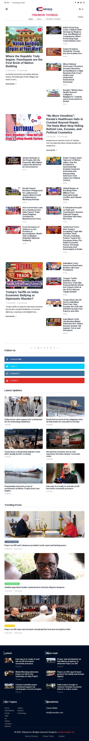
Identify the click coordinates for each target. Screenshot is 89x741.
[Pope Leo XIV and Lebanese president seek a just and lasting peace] (44, 524)
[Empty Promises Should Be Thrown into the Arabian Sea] (53, 54)
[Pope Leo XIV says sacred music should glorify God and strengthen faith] (44, 608)
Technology (21, 713)
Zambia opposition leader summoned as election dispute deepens (34, 587)
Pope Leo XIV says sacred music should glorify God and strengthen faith (37, 629)
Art (6, 718)
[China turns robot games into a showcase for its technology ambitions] (24, 407)
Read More (10, 84)
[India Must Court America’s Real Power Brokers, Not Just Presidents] (53, 268)
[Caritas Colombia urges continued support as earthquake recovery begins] (9, 688)
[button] (7, 2)
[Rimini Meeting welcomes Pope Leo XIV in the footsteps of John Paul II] (9, 675)
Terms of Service (31, 736)
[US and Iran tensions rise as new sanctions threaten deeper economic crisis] (65, 439)
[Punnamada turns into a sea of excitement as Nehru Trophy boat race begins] (24, 473)
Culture (7, 721)
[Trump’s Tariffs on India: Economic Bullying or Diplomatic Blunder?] (24, 275)
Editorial (8, 726)
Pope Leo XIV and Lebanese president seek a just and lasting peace (35, 545)
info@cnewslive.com (54, 713)
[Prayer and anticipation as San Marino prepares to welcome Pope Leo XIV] (51, 662)
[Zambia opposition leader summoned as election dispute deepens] (44, 566)
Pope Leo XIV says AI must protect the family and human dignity (70, 674)
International (9, 710)
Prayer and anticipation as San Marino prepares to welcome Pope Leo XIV (69, 661)
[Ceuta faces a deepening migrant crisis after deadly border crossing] (24, 439)
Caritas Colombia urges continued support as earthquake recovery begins (28, 687)
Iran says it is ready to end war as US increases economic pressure (27, 661)
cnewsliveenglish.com (66, 732)
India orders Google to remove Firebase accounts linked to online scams (69, 687)
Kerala (7, 713)
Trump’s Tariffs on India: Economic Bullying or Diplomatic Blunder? (22, 295)
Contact (61, 736)
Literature (8, 724)
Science (20, 710)
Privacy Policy (48, 736)
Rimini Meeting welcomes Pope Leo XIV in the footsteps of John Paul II (27, 674)
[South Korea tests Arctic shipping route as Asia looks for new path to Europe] (65, 407)
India (6, 716)
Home (31, 19)
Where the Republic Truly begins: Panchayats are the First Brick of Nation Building (24, 61)
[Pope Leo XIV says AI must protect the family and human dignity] (51, 675)
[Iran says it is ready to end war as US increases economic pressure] (65, 473)
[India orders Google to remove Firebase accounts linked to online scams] (51, 688)
